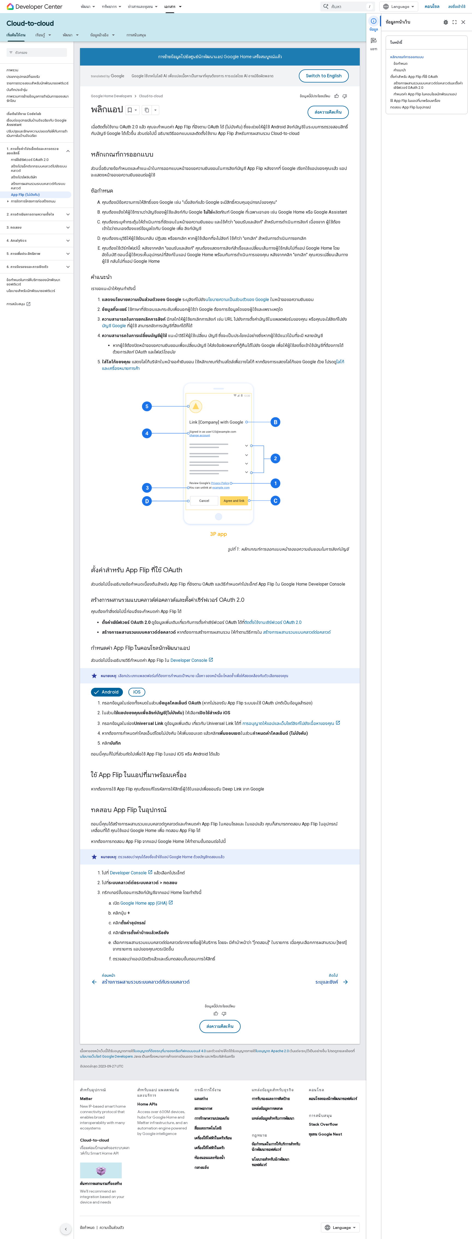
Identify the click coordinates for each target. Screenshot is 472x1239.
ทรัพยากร (109, 6)
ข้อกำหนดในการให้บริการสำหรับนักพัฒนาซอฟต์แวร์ (276, 1146)
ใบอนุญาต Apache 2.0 (272, 1051)
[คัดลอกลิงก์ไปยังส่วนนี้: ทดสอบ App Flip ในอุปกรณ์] (172, 810)
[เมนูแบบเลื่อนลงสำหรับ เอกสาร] (181, 6)
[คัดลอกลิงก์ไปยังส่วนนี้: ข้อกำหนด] (118, 191)
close (463, 22)
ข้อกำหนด (87, 1227)
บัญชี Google (114, 325)
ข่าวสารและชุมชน (140, 6)
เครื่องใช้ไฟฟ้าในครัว (209, 1147)
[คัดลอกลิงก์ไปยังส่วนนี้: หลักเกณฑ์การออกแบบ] (159, 155)
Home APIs (147, 1104)
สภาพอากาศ (203, 1108)
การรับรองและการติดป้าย (271, 1098)
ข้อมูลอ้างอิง (99, 35)
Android (110, 692)
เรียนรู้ (40, 35)
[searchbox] (37, 52)
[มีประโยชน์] (336, 96)
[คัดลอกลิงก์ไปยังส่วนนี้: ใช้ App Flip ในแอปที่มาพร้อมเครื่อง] (192, 775)
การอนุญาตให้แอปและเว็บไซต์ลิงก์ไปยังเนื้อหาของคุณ (288, 723)
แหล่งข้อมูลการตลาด (267, 1108)
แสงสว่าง (201, 1098)
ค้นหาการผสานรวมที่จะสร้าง (101, 1183)
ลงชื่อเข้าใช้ (456, 6)
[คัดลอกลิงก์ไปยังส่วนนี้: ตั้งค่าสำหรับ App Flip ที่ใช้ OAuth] (187, 570)
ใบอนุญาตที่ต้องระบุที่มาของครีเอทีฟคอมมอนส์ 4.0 (170, 1051)
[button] (32, 151)
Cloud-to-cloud (30, 23)
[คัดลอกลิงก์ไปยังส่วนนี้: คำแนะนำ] (117, 277)
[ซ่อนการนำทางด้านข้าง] (65, 1229)
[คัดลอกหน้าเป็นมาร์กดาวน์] (147, 110)
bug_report (445, 22)
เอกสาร (169, 6)
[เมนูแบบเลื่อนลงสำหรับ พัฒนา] (78, 35)
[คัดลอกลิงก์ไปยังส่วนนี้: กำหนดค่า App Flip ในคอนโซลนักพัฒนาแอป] (195, 648)
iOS (136, 692)
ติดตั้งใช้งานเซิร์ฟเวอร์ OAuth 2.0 (273, 622)
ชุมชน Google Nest (325, 1134)
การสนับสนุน (136, 35)
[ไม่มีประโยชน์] (345, 96)
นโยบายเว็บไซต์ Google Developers (106, 1056)
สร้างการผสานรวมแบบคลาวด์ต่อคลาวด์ (297, 632)
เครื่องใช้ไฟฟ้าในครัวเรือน (213, 1137)
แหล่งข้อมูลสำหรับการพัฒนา (273, 1118)
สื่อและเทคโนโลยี (208, 1128)
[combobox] (347, 6)
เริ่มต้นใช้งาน (16, 35)
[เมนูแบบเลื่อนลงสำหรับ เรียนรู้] (51, 35)
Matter (86, 1098)
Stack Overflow (323, 1124)
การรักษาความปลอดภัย (211, 1118)
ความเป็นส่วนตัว (112, 1227)
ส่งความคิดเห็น (328, 112)
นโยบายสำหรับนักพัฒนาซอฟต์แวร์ (270, 1162)
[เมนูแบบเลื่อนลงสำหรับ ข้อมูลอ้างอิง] (115, 35)
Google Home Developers (111, 96)
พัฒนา (85, 6)
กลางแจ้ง (201, 1167)
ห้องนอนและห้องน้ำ (209, 1157)
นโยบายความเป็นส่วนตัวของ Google (237, 299)
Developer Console (188, 660)
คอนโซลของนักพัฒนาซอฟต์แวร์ (333, 1098)
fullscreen (454, 22)
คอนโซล (432, 6)
